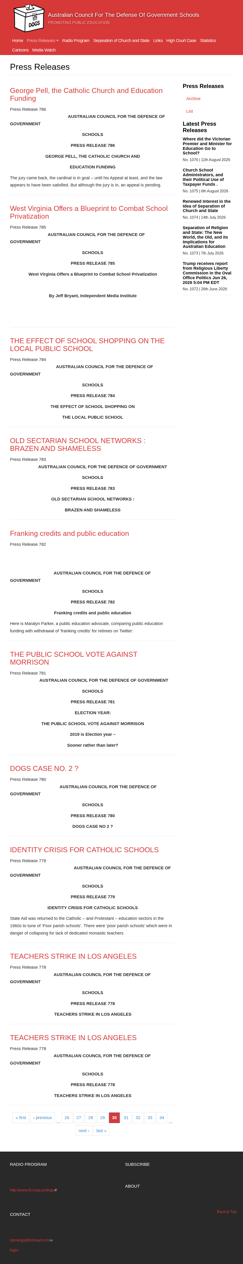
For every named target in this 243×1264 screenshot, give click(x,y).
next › (84, 1130)
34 (161, 1117)
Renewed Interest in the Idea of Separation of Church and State (207, 206)
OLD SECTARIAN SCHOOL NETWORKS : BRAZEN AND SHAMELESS (77, 444)
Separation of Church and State (121, 40)
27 (78, 1117)
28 (90, 1117)
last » (101, 1130)
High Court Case (181, 40)
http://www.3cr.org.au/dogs (33, 1190)
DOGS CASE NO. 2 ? (44, 768)
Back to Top (227, 1212)
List (189, 111)
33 (150, 1117)
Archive (193, 98)
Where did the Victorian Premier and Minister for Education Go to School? (207, 146)
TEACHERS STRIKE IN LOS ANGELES (73, 956)
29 (102, 1117)
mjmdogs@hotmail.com (31, 1240)
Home (17, 40)
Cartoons (20, 50)
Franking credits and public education (69, 533)
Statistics (208, 40)
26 (67, 1117)
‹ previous (42, 1117)
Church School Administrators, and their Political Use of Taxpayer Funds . (203, 177)
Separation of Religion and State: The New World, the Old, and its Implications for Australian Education (205, 237)
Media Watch (44, 50)
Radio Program (75, 40)
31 (126, 1117)
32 (138, 1117)
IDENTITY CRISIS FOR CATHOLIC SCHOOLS (84, 850)
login (14, 1250)
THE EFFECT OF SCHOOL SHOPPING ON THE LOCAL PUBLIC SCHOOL (87, 344)
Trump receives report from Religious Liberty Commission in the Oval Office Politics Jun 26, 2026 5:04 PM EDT (207, 273)
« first (21, 1117)
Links (158, 40)
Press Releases (41, 40)
